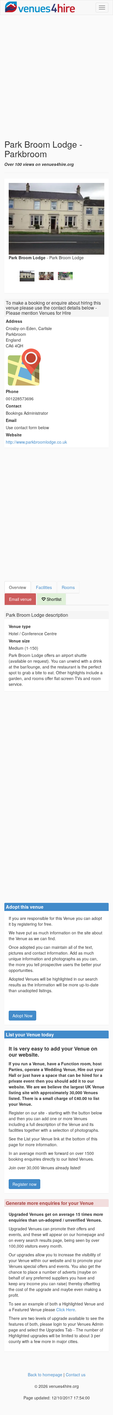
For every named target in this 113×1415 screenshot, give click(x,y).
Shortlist (53, 599)
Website (14, 435)
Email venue (20, 599)
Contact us (75, 1374)
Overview (17, 587)
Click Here (65, 1309)
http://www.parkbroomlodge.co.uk (36, 442)
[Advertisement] (56, 77)
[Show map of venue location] (56, 367)
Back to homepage (45, 1374)
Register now (24, 1184)
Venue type (20, 626)
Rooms (68, 587)
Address (14, 321)
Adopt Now (22, 1015)
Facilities (44, 587)
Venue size (19, 641)
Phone (12, 391)
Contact (13, 406)
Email (11, 420)
